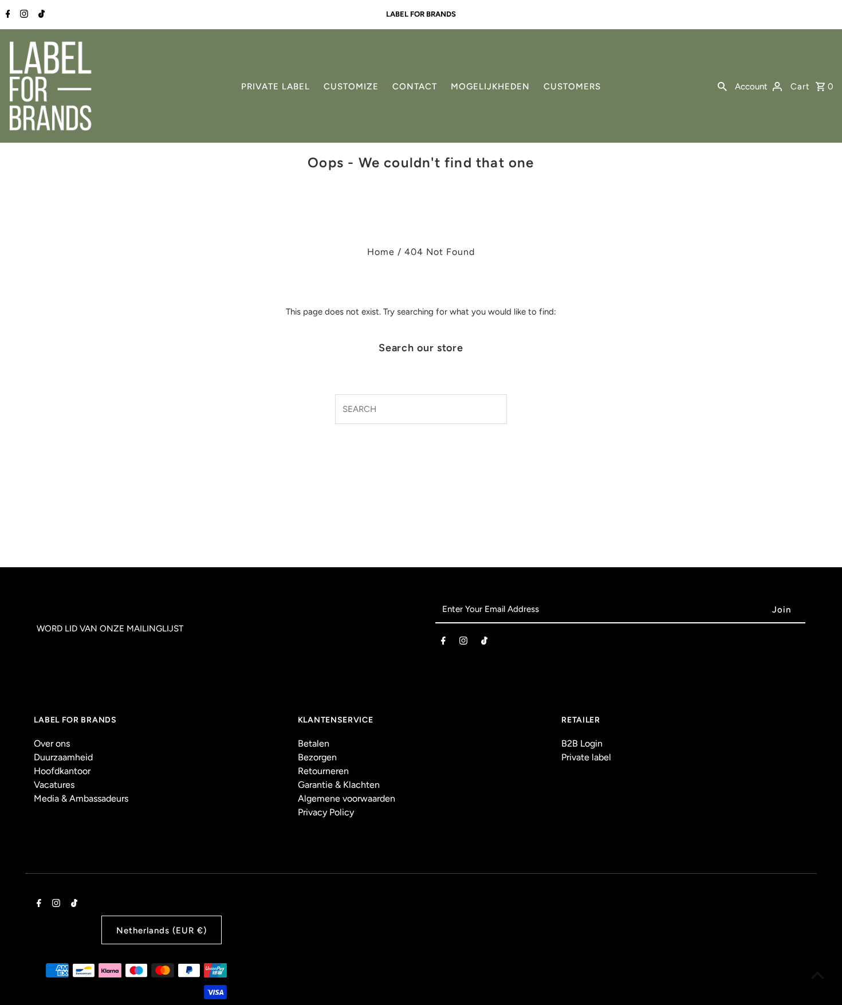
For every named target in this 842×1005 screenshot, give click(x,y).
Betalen (313, 743)
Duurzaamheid (63, 757)
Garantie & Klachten (339, 784)
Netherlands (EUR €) (161, 930)
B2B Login (582, 743)
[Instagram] (22, 14)
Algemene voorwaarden (346, 798)
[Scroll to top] (818, 975)
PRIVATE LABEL (275, 86)
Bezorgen (317, 757)
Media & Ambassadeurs (81, 798)
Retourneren (323, 770)
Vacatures (54, 784)
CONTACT (414, 86)
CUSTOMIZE (351, 86)
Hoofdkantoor (62, 770)
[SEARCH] (722, 86)
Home (381, 251)
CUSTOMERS (572, 86)
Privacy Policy (326, 812)
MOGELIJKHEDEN (490, 86)
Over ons (52, 743)
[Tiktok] (40, 14)
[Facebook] (6, 14)
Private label (586, 757)
